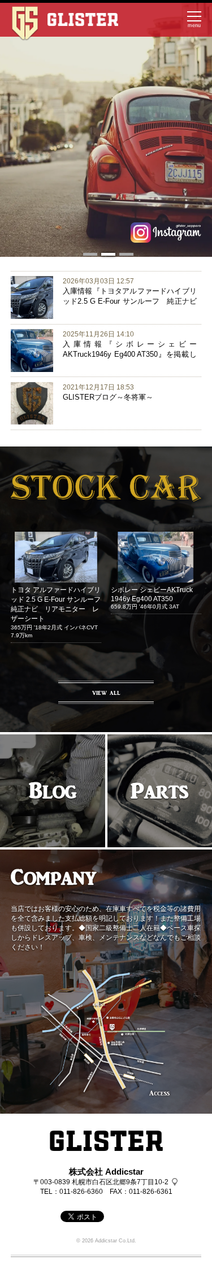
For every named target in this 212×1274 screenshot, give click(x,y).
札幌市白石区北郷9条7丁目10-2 (120, 1182)
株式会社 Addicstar (106, 1171)
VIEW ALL (106, 693)
